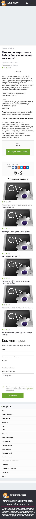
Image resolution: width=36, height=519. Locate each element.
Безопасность (7, 445)
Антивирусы (6, 441)
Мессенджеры (7, 457)
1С (3, 410)
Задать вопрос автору (19, 152)
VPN (3, 430)
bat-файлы (6, 418)
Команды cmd (7, 453)
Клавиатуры (6, 449)
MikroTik (5, 422)
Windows (5, 434)
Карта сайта (12, 504)
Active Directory (7, 414)
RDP (3, 426)
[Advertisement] (18, 26)
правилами (30, 389)
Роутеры (5, 472)
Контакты (24, 504)
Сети (3, 476)
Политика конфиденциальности (18, 501)
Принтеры (5, 464)
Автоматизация (7, 437)
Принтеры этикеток (9, 468)
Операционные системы (10, 461)
